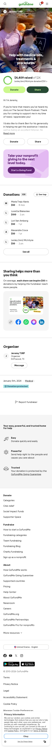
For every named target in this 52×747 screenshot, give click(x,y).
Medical (29, 381)
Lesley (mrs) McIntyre (22, 240)
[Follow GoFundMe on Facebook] (5, 655)
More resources (11, 633)
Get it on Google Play (11, 664)
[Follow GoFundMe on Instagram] (21, 655)
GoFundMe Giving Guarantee (26, 474)
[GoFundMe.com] (26, 3)
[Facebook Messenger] (34, 322)
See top (42, 194)
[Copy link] (10, 322)
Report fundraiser (28, 402)
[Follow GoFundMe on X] (16, 655)
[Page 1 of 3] (24, 67)
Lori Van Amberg (19, 220)
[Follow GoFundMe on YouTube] (10, 655)
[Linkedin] (41, 322)
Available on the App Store (28, 664)
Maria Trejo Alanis (20, 201)
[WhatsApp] (26, 322)
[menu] (47, 4)
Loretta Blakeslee (20, 211)
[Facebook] (18, 322)
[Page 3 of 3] (28, 67)
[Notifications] (40, 4)
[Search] (5, 4)
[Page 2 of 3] (26, 67)
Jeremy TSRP (18, 353)
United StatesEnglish (27, 647)
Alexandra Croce (19, 230)
